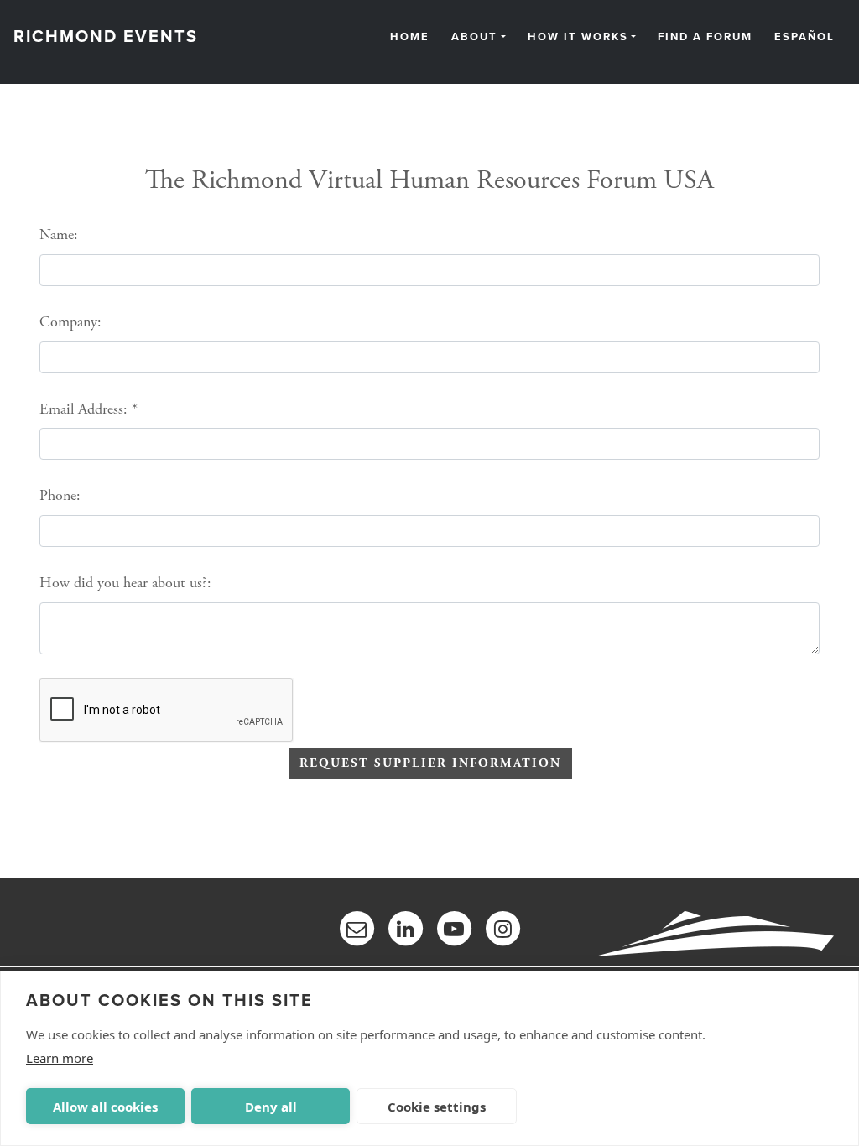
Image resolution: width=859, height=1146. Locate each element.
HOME (410, 37)
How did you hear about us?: (125, 582)
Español (804, 37)
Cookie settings (437, 1106)
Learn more (59, 1058)
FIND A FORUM (705, 37)
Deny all (271, 1106)
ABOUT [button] (474, 37)
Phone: (60, 495)
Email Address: (83, 409)
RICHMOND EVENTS (105, 37)
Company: (70, 321)
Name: (58, 234)
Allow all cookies (105, 1106)
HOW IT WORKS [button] (578, 37)
